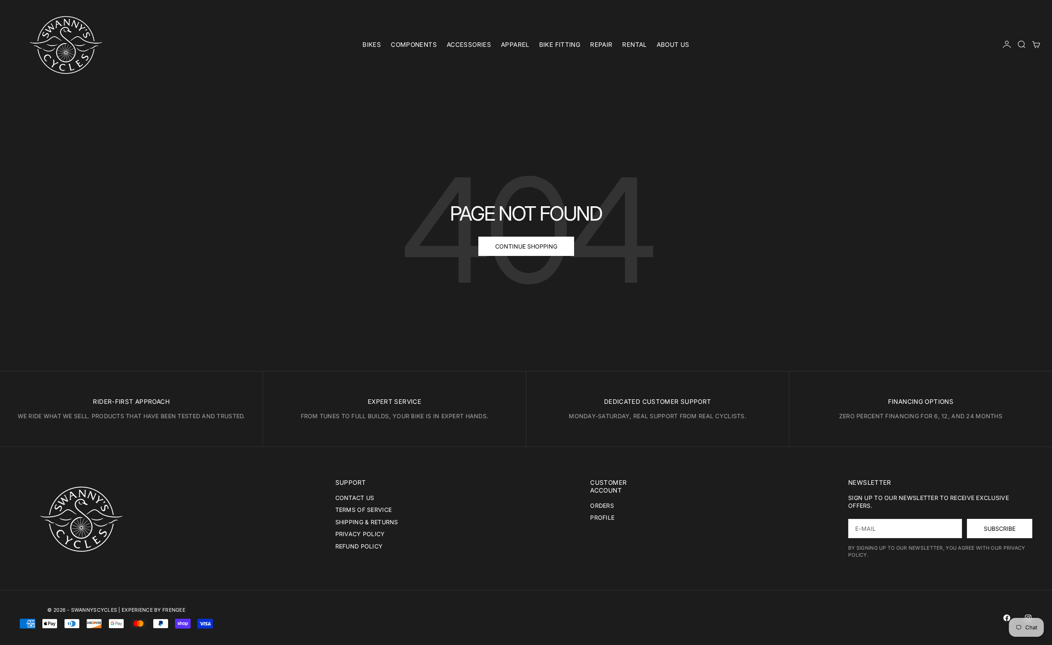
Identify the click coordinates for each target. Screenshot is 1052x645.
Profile (602, 517)
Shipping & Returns (366, 521)
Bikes (371, 44)
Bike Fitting (560, 44)
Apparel (515, 44)
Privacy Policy (360, 533)
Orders (602, 505)
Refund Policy (359, 546)
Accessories (469, 44)
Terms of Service (363, 509)
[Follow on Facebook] (1007, 618)
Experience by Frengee (153, 610)
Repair (601, 44)
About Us (673, 44)
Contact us (354, 497)
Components (414, 44)
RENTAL (634, 44)
